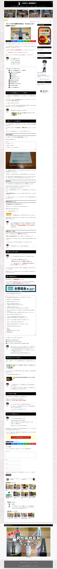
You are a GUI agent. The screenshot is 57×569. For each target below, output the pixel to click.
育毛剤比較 (17, 6)
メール (7, 463)
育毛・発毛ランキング (44, 92)
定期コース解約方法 (16, 441)
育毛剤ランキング (22, 6)
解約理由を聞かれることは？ (15, 76)
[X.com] (28, 564)
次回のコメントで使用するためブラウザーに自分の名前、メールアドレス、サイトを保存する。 (21, 472)
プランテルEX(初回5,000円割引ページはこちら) (20, 437)
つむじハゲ (40, 6)
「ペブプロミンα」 (21, 46)
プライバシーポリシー (30, 562)
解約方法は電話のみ (14, 73)
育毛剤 (14, 6)
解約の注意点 (12, 75)
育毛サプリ (32, 6)
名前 (6, 459)
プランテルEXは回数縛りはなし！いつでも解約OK (17, 70)
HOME (12, 6)
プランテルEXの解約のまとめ (14, 87)
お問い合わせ (36, 562)
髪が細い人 (36, 6)
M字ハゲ (43, 6)
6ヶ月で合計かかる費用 (13, 85)
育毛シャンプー (28, 6)
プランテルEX (8, 441)
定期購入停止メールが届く (15, 78)
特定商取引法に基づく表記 (23, 562)
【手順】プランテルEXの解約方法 (15, 72)
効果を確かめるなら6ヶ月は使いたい (15, 83)
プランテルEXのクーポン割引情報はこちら (18, 409)
